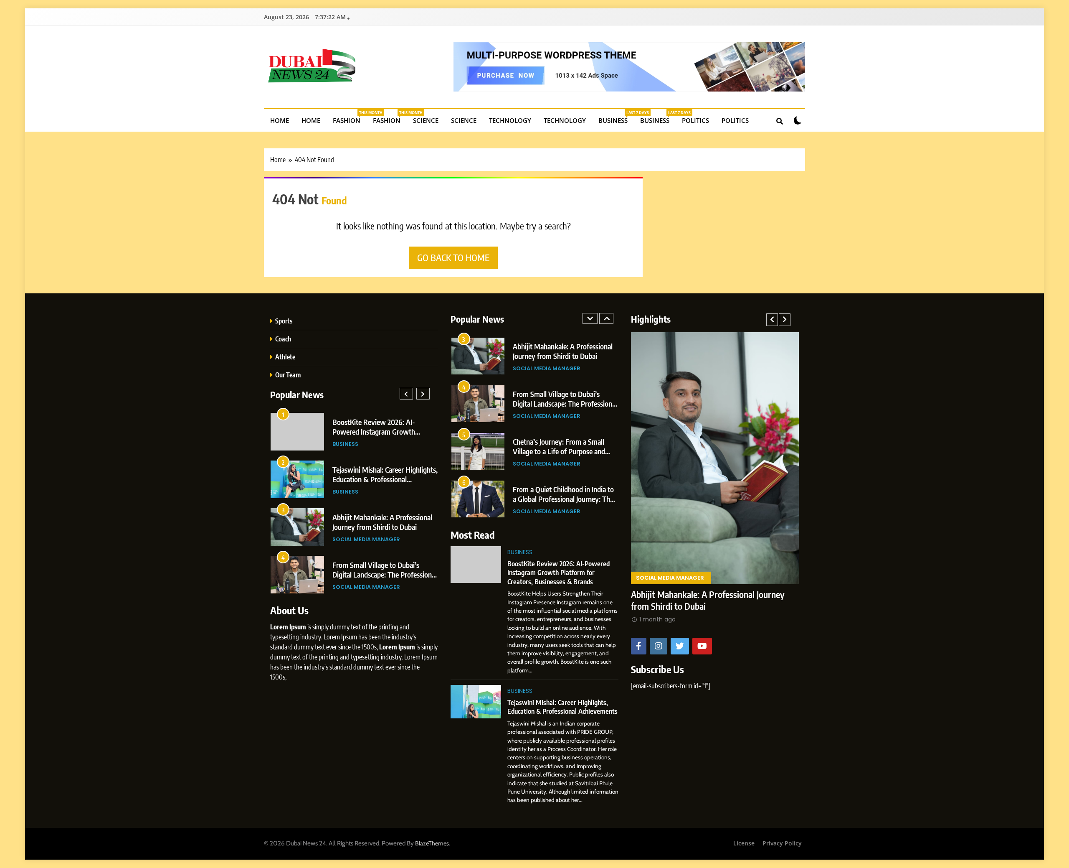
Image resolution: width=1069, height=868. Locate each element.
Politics (695, 120)
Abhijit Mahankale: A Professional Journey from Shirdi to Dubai (382, 522)
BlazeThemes (432, 843)
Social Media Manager (366, 539)
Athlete (285, 356)
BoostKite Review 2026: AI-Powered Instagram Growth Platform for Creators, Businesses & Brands (558, 572)
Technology (510, 120)
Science (425, 120)
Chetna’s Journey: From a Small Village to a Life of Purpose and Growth (559, 451)
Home (279, 120)
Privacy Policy (782, 843)
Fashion (350, 117)
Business (616, 117)
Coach (283, 338)
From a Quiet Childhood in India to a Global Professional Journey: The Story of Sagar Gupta (563, 498)
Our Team (288, 374)
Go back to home (453, 257)
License (744, 843)
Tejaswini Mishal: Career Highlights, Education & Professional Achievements (385, 479)
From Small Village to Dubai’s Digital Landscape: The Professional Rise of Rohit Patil (384, 574)
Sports (283, 320)
